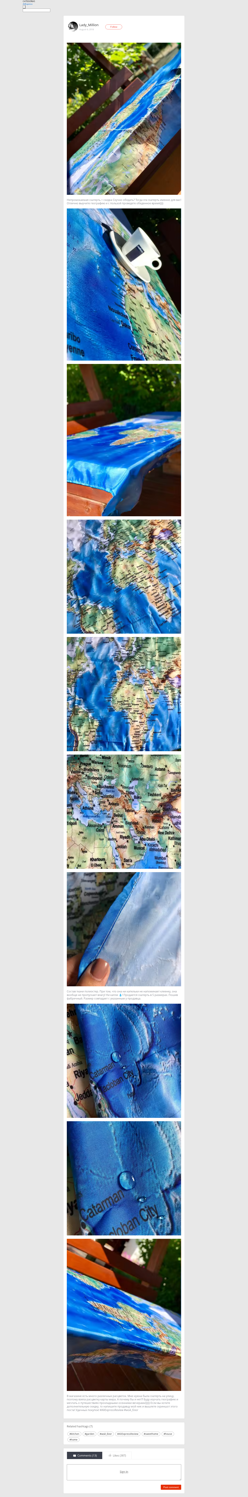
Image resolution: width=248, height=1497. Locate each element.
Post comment (171, 1487)
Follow (113, 26)
